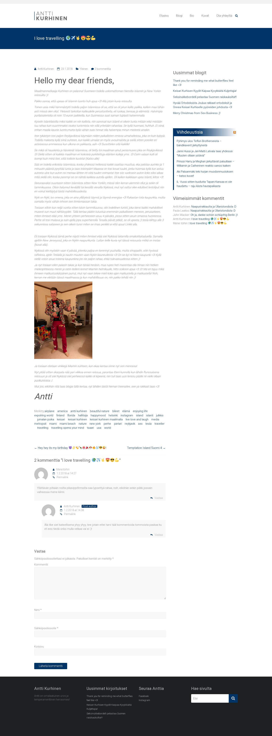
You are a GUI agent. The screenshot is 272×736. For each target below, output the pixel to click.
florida (71, 415)
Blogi (179, 15)
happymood (98, 415)
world (107, 427)
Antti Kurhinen (46, 68)
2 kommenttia (103, 68)
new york (95, 423)
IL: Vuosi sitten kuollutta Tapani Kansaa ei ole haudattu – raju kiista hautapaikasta (204, 184)
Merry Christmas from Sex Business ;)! (196, 113)
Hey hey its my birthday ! (70, 448)
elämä (126, 411)
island (139, 415)
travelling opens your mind (67, 427)
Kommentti (41, 564)
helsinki (113, 415)
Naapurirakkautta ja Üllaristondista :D (213, 206)
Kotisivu (39, 646)
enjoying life (140, 411)
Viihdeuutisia (190, 132)
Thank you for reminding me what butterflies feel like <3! (203, 83)
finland (60, 415)
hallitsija (83, 415)
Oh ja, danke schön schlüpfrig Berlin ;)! (214, 215)
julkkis (159, 415)
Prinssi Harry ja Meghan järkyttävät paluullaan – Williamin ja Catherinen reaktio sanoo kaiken (205, 163)
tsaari (90, 427)
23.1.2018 (67, 68)
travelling (42, 427)
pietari (118, 423)
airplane (49, 411)
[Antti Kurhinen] (51, 12)
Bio (192, 15)
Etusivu (164, 15)
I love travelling (200, 219)
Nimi (38, 610)
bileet (115, 411)
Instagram (144, 700)
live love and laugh (137, 419)
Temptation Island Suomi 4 (146, 448)
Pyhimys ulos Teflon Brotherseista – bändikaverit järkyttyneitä (199, 143)
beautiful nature (99, 411)
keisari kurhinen (77, 419)
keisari (61, 419)
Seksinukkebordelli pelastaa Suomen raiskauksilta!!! (204, 97)
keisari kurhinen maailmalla (106, 419)
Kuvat (205, 15)
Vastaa (159, 497)
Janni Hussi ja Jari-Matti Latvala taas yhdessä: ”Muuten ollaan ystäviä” (205, 153)
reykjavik (130, 423)
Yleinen (84, 68)
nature (83, 423)
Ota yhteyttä (224, 15)
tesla (148, 423)
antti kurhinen (78, 411)
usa (99, 427)
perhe (107, 423)
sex (140, 423)
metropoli (40, 423)
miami (53, 423)
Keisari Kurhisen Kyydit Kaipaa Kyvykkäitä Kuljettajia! (204, 91)
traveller (159, 423)
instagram (127, 415)
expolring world (43, 415)
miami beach (68, 423)
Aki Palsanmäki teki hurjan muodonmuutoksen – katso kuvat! (205, 174)
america (62, 411)
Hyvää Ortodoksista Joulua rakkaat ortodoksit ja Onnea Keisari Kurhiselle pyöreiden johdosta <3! (202, 105)
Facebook (144, 696)
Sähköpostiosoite (46, 628)
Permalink (62, 477)
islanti (149, 415)
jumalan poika (45, 419)
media (155, 419)
